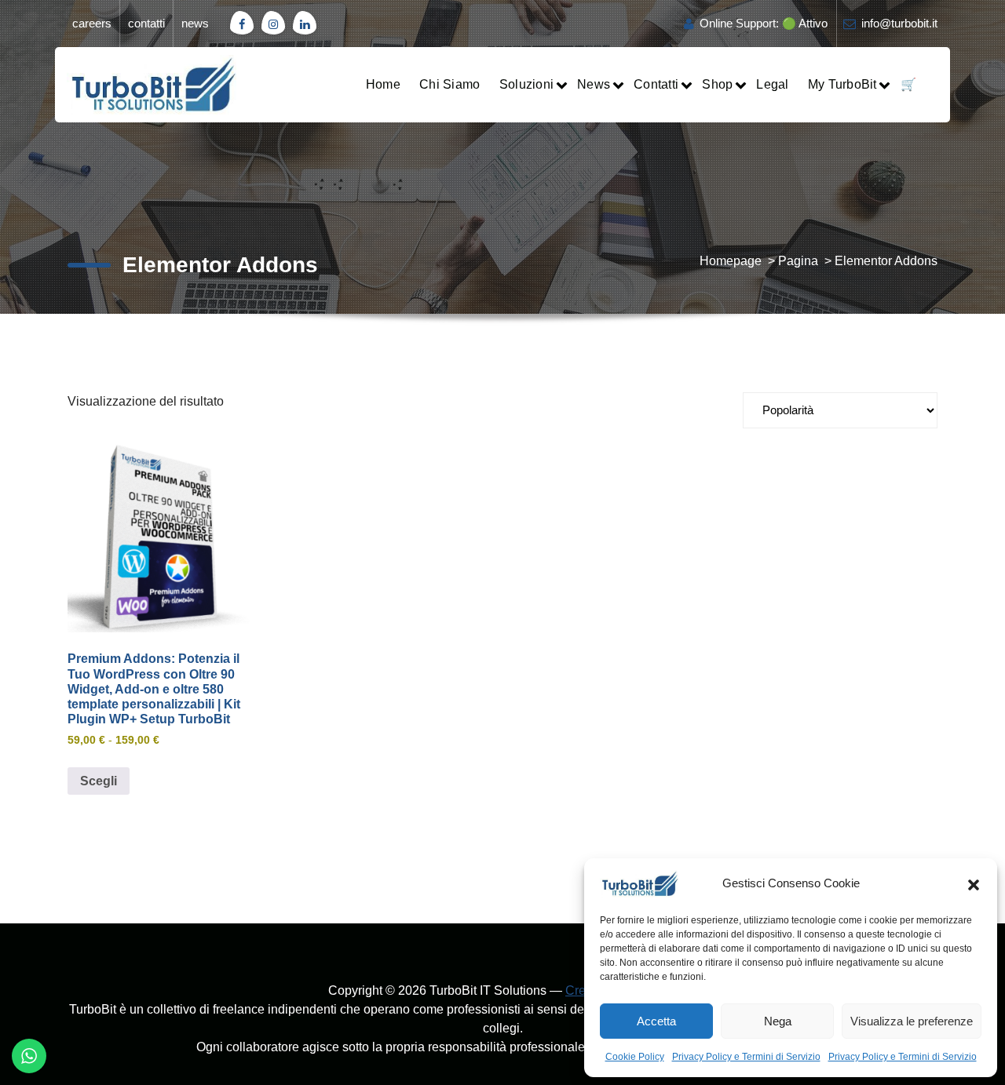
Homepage (731, 261)
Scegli (98, 781)
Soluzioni (526, 84)
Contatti (656, 84)
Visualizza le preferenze (911, 1021)
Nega (777, 1021)
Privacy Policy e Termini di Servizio (746, 1056)
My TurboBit (842, 84)
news (195, 23)
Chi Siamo (449, 84)
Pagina (798, 261)
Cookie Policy (634, 1056)
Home (383, 84)
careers (91, 23)
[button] (973, 883)
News (593, 84)
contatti (146, 23)
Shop (717, 84)
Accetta (656, 1021)
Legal (772, 84)
